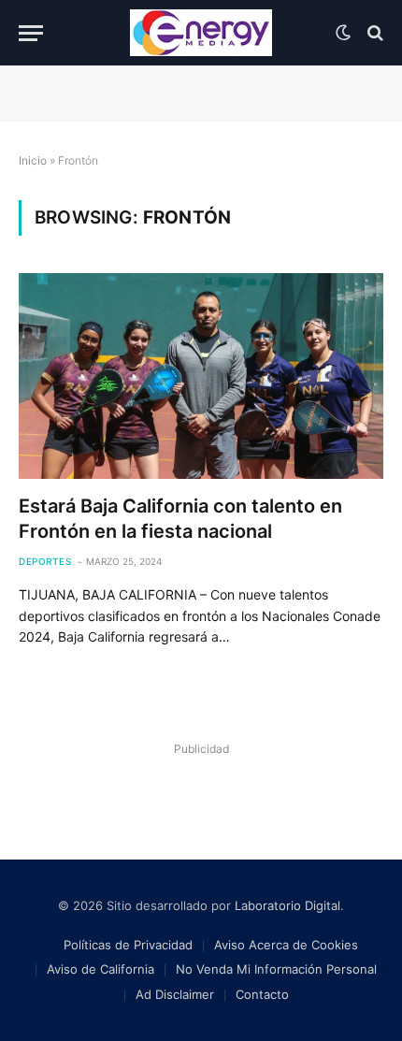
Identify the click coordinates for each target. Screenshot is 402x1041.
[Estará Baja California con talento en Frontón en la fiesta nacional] (201, 375)
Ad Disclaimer (175, 994)
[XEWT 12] (201, 32)
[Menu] (31, 33)
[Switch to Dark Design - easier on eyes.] (343, 32)
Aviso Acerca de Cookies (286, 944)
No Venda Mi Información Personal (276, 968)
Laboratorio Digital (287, 905)
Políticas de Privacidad (128, 944)
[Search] (373, 33)
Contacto (262, 994)
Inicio (33, 160)
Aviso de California (100, 968)
